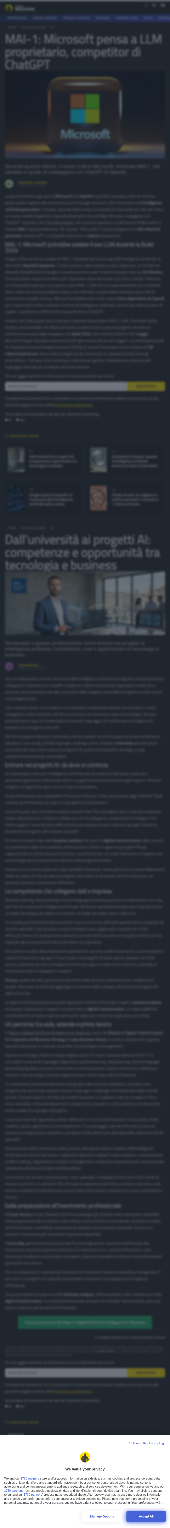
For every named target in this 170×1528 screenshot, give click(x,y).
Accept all (146, 1516)
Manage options (102, 1516)
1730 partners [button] (30, 1478)
